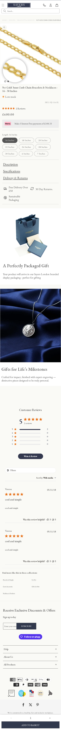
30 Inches (9, 153)
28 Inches (43, 147)
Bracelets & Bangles (25, 20)
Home (4, 20)
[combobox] (30, 11)
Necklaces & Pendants (9, 593)
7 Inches (41, 153)
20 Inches (43, 140)
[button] (57, 5)
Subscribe (26, 626)
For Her (12, 20)
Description (10, 164)
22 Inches (9, 147)
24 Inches (26, 147)
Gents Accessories (8, 586)
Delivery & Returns (15, 178)
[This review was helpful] (48, 519)
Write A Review (30, 456)
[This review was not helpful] (53, 519)
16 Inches (9, 140)
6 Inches (26, 153)
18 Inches (26, 140)
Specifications (11, 171)
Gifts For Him (35, 586)
